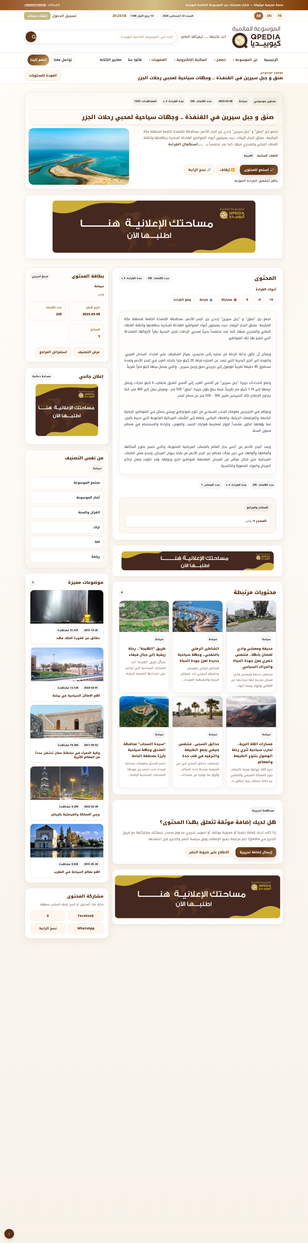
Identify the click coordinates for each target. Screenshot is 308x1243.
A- (259, 299)
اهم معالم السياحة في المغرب (77, 872)
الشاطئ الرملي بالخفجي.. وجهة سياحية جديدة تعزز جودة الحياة (198, 654)
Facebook (86, 916)
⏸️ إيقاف (227, 170)
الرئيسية (271, 59)
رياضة (95, 557)
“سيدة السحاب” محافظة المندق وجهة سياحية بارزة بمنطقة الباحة (144, 750)
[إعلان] (67, 410)
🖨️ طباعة (206, 299)
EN (269, 16)
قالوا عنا (135, 59)
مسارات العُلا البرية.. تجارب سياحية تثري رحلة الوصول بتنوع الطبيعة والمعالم (252, 753)
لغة (97, 542)
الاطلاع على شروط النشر (209, 852)
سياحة (243, 101)
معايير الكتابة (111, 59)
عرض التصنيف (89, 352)
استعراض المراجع (53, 352)
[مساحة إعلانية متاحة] (154, 227)
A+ (271, 299)
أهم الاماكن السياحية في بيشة (76, 695)
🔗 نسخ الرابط (199, 170)
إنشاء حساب (37, 16)
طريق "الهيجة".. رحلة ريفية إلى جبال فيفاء (147, 651)
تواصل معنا (63, 59)
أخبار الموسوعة (88, 497)
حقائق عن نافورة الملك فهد (78, 638)
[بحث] (31, 36)
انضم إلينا (38, 59)
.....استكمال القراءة (185, 144)
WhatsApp (85, 928)
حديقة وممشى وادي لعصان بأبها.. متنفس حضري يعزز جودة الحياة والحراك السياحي (253, 657)
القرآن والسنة (89, 512)
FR (280, 16)
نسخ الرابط (48, 928)
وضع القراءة (182, 299)
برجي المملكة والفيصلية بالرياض (75, 814)
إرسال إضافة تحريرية (256, 852)
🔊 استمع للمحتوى (259, 170)
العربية (248, 155)
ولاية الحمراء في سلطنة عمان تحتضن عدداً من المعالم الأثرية (67, 755)
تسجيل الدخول (64, 16)
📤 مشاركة (229, 299)
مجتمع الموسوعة (87, 483)
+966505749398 (35, 5)
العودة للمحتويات (43, 75)
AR (258, 16)
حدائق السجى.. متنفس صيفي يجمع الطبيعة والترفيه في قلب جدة (199, 750)
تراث (96, 527)
